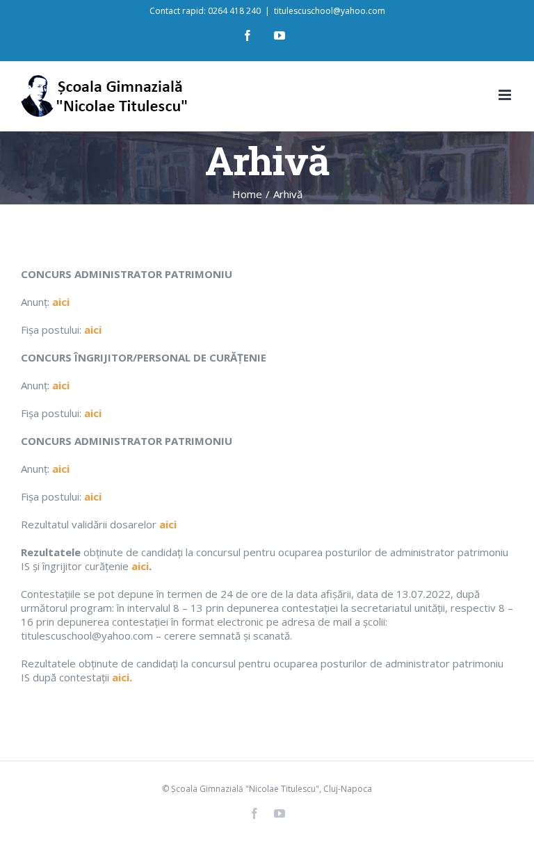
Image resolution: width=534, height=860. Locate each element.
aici (168, 524)
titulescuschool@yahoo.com (329, 11)
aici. (122, 677)
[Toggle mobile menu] (506, 95)
